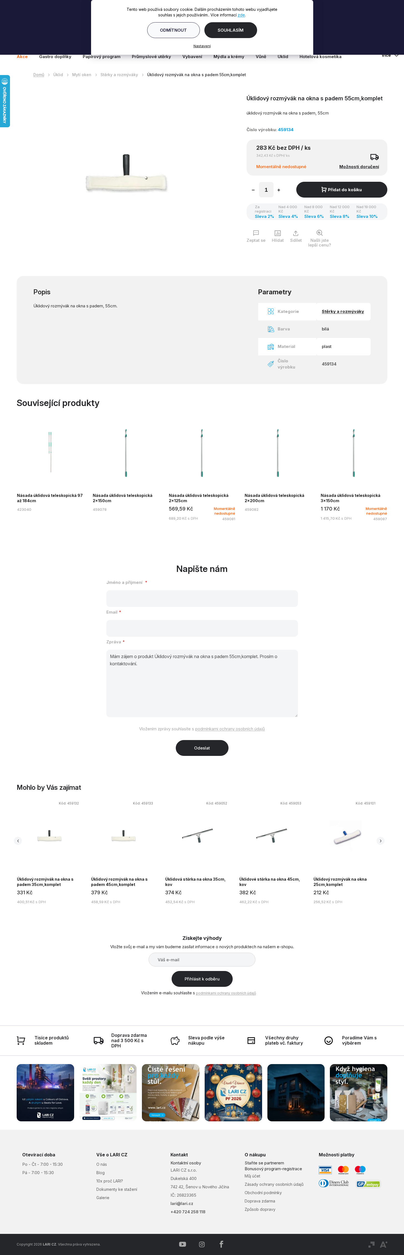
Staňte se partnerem (264, 1163)
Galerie (102, 1197)
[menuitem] (25, 57)
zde (241, 15)
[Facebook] (221, 1244)
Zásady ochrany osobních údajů (274, 1184)
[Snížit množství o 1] (253, 190)
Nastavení (202, 46)
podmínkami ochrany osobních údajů (230, 728)
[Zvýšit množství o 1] (278, 190)
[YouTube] (182, 1244)
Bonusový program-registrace (273, 1168)
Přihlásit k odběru (202, 979)
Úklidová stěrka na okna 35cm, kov (195, 882)
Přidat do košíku (345, 189)
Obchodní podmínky (263, 1192)
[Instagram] (202, 1244)
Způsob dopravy (260, 1209)
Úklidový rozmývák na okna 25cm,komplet (340, 882)
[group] (54, 854)
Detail (50, 469)
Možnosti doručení (359, 166)
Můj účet (252, 1176)
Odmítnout (173, 30)
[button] (49, 853)
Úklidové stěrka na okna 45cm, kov (269, 882)
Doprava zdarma (260, 1201)
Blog (100, 1172)
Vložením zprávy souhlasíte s (202, 728)
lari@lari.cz (181, 1203)
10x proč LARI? (109, 1181)
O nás (101, 1164)
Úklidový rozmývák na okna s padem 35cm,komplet (45, 882)
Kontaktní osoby (185, 1163)
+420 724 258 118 (187, 1211)
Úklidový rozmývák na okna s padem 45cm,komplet (119, 882)
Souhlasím (231, 30)
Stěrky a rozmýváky (343, 311)
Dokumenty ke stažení (116, 1189)
